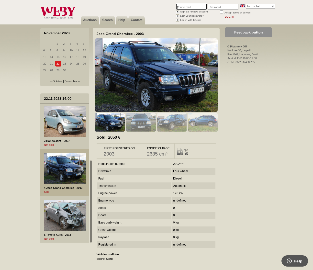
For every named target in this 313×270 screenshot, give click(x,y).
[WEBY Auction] (58, 23)
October (57, 81)
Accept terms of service (237, 12)
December (71, 81)
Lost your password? (192, 15)
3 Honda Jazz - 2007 (57, 140)
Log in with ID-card (190, 20)
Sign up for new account (194, 11)
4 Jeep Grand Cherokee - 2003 (63, 187)
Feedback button (248, 32)
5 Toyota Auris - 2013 (57, 234)
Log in (229, 16)
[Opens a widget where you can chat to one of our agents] (294, 261)
